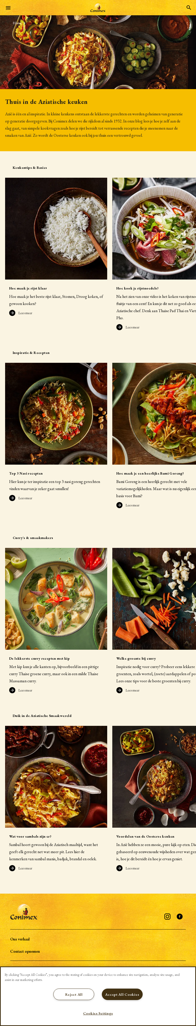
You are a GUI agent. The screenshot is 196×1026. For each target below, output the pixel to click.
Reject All (74, 994)
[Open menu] (8, 7)
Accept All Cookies (122, 994)
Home (17, 23)
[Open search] (189, 7)
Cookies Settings (98, 1013)
